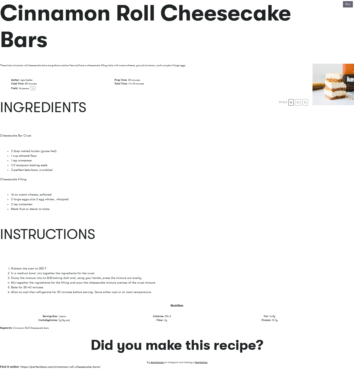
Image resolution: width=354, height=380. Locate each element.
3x (305, 102)
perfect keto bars (26, 170)
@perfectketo (157, 362)
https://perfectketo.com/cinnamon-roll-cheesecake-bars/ (60, 367)
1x (291, 102)
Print (347, 4)
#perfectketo (201, 362)
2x (298, 102)
